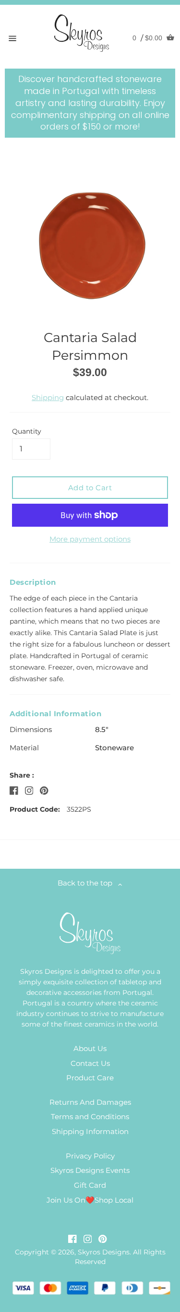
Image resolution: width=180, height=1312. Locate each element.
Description (33, 582)
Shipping (48, 397)
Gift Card (90, 1185)
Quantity (26, 431)
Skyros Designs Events (90, 1170)
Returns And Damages (90, 1102)
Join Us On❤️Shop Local (90, 1200)
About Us (90, 1048)
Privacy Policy (90, 1155)
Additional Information (55, 713)
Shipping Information (90, 1131)
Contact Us (90, 1063)
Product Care (90, 1077)
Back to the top (88, 882)
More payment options (90, 539)
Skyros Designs (104, 1252)
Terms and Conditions (90, 1116)
